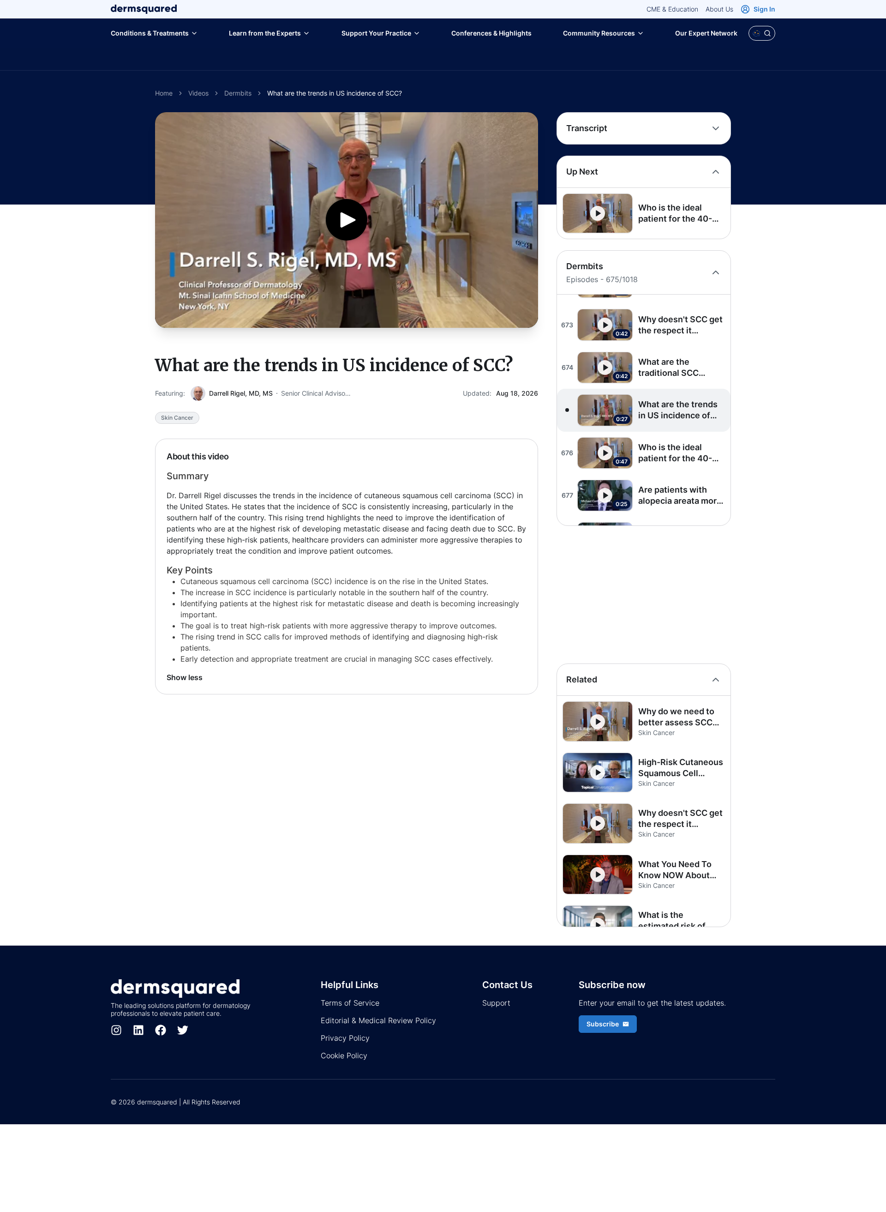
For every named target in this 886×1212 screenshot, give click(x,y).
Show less (185, 677)
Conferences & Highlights (491, 33)
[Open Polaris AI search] (761, 33)
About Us (719, 9)
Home (164, 93)
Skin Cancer (177, 417)
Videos (198, 93)
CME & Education (672, 9)
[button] (643, 213)
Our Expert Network (706, 33)
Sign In (764, 9)
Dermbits (237, 93)
